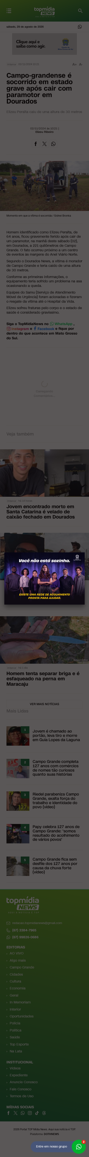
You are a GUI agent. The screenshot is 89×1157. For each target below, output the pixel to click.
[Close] (85, 552)
